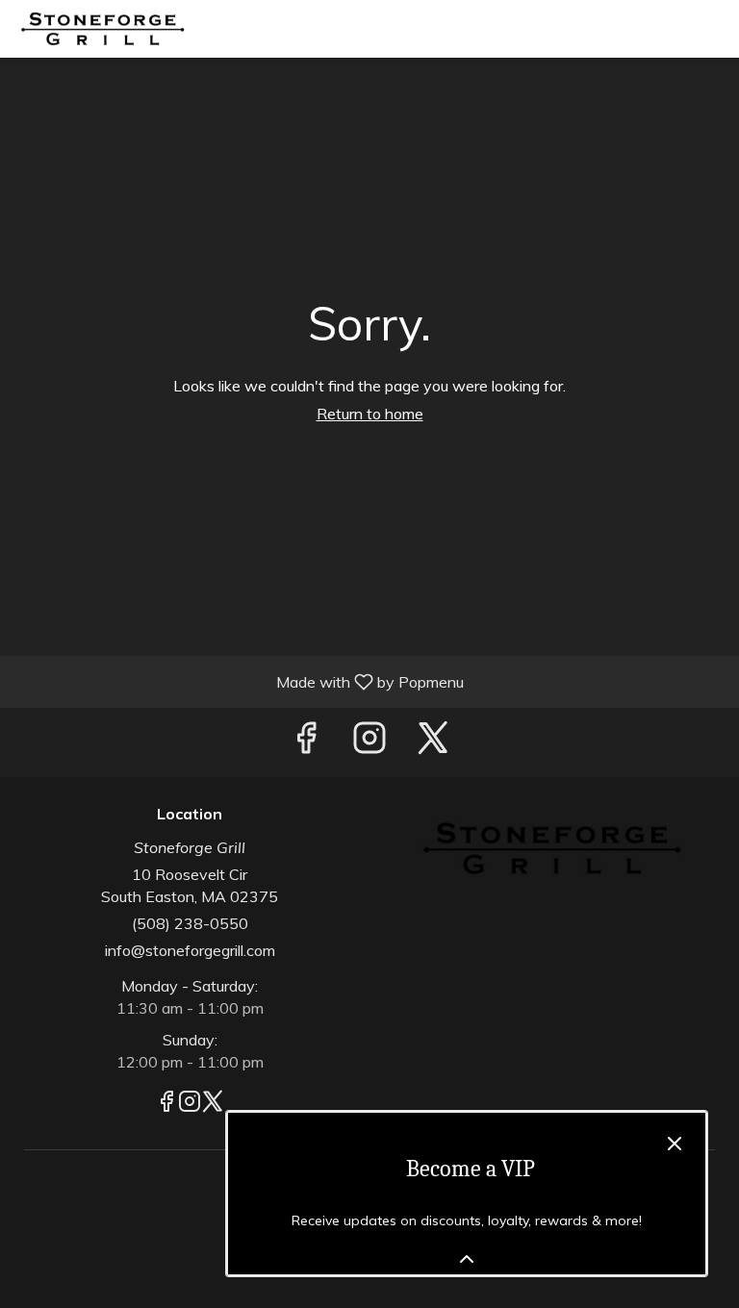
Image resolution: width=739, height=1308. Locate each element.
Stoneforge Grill (549, 849)
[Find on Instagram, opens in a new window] (369, 742)
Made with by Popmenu (239, 680)
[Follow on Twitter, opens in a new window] (433, 742)
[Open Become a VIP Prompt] (466, 1258)
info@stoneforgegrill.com (190, 950)
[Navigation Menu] (713, 29)
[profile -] (664, 27)
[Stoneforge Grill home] (101, 29)
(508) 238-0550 (190, 923)
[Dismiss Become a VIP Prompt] (674, 1143)
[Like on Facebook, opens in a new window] (306, 742)
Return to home (370, 413)
